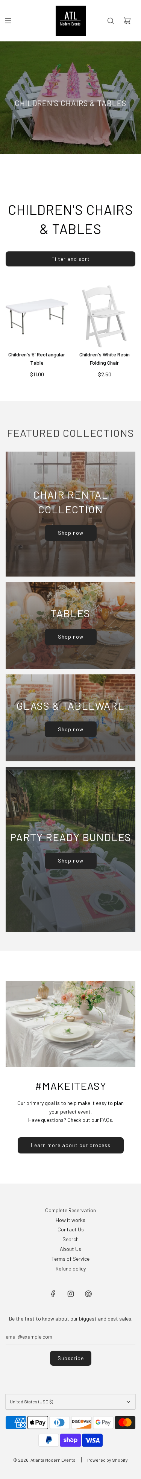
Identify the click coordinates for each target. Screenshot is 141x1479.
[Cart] (127, 20)
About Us (70, 1249)
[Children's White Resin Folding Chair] (104, 316)
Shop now (70, 533)
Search (70, 1239)
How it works (70, 1220)
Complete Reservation (70, 1210)
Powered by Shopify (107, 1459)
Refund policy (71, 1268)
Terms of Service (70, 1258)
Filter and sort (71, 259)
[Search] (110, 20)
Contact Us (71, 1229)
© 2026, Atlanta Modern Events (44, 1459)
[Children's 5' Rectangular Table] (37, 316)
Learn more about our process (71, 1145)
